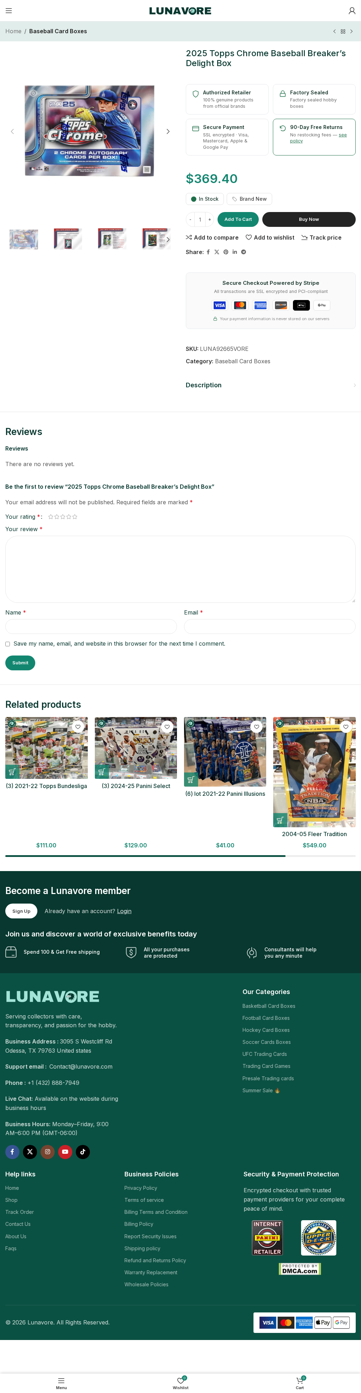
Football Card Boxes (266, 1018)
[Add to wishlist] (78, 727)
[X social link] (216, 252)
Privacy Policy (140, 1188)
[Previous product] (334, 32)
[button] (12, 131)
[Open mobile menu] (9, 11)
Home (13, 31)
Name (15, 612)
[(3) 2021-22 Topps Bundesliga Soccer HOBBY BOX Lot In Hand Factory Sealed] (46, 748)
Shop (11, 1200)
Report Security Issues (150, 1236)
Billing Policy (138, 1224)
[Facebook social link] (208, 252)
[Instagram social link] (48, 1152)
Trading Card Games (266, 1066)
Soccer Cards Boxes (267, 1042)
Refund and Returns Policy (155, 1260)
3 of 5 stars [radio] (63, 516)
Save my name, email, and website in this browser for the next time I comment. (119, 643)
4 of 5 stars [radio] (69, 516)
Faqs (11, 1248)
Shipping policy (142, 1248)
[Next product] (351, 32)
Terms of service (144, 1200)
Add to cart (238, 219)
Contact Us (18, 1224)
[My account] (352, 11)
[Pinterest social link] (226, 252)
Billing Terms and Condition (156, 1212)
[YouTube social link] (65, 1152)
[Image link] (53, 995)
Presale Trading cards (268, 1078)
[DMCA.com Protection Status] (300, 1268)
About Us (15, 1236)
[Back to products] (343, 32)
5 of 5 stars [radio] (75, 516)
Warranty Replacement (150, 1272)
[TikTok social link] (83, 1152)
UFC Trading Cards (265, 1054)
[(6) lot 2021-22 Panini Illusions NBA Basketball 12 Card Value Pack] (225, 752)
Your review (24, 529)
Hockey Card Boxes (266, 1030)
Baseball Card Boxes (58, 31)
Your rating (22, 516)
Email (193, 612)
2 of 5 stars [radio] (57, 516)
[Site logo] (181, 9)
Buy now (309, 219)
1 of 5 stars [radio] (51, 516)
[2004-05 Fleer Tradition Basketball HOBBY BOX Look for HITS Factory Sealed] (314, 772)
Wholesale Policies (146, 1284)
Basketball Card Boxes (269, 1006)
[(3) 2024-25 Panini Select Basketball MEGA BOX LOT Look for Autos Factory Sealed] (136, 748)
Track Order (19, 1212)
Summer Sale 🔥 (261, 1090)
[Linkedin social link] (235, 252)
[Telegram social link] (243, 252)
